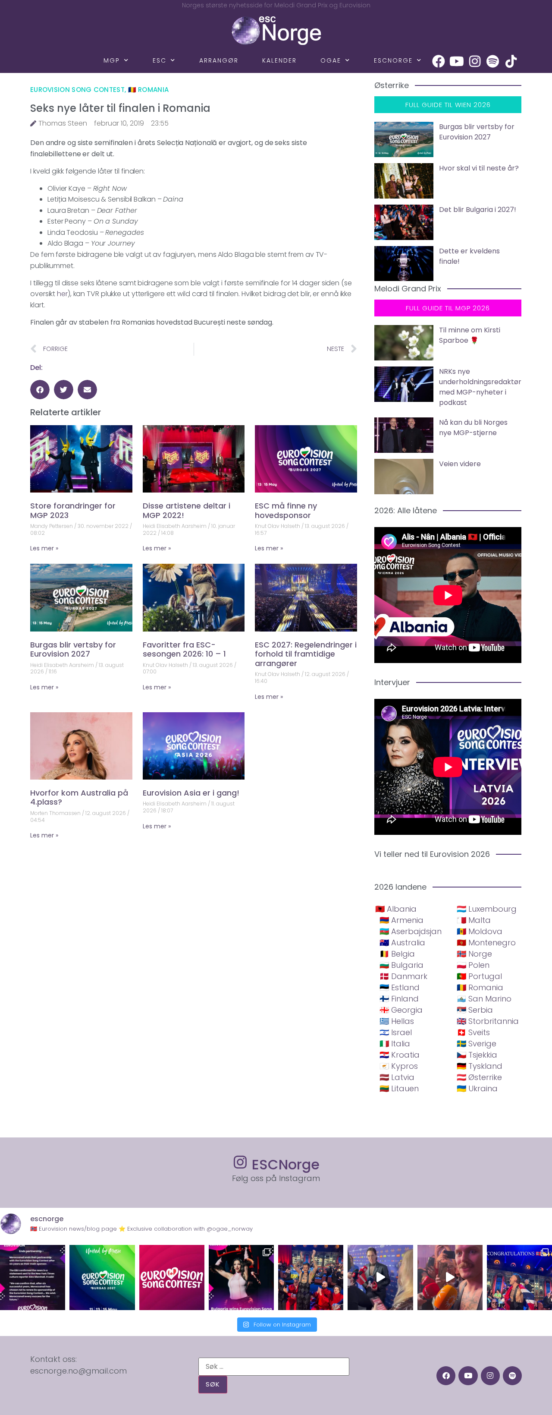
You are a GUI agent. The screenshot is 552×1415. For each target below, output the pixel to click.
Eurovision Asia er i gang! (191, 792)
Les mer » (44, 548)
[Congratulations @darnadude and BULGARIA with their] (241, 1277)
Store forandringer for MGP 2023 (73, 510)
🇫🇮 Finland (399, 998)
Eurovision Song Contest (77, 89)
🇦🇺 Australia (402, 942)
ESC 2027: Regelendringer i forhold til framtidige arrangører (306, 654)
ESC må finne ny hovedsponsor (286, 510)
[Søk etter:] (273, 1367)
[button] (40, 389)
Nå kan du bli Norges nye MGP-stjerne (473, 427)
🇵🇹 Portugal (479, 976)
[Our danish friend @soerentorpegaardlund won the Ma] (380, 1277)
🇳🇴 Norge (474, 953)
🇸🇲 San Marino (484, 998)
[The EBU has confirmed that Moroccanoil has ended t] (32, 1277)
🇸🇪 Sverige (476, 1043)
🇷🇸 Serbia (475, 1009)
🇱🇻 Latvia (397, 1077)
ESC (159, 60)
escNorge (393, 60)
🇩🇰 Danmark (403, 976)
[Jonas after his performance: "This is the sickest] (310, 1277)
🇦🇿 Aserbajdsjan (411, 931)
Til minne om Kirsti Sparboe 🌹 (469, 335)
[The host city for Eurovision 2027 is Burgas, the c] (102, 1277)
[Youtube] (456, 61)
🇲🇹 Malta (474, 920)
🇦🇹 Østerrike (479, 1077)
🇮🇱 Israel (396, 1032)
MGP (112, 60)
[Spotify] (492, 61)
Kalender (279, 60)
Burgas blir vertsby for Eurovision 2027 (73, 649)
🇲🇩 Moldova (479, 931)
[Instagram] (474, 61)
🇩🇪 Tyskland (479, 1066)
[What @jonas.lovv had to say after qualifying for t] (450, 1277)
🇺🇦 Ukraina (477, 1088)
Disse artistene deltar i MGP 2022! (186, 510)
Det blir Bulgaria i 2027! (477, 210)
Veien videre (460, 464)
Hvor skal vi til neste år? (479, 168)
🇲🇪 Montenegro (486, 942)
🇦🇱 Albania (396, 908)
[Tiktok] (511, 61)
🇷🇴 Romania (148, 89)
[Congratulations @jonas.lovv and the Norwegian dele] (519, 1277)
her (62, 294)
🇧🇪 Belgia (397, 953)
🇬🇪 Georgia (401, 1009)
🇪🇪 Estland (400, 987)
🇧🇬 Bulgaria (401, 965)
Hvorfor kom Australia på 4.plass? (79, 797)
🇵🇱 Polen (473, 965)
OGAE (330, 60)
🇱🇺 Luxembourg (487, 908)
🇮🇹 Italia (395, 1043)
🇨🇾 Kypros (399, 1066)
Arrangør (218, 60)
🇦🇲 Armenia (401, 920)
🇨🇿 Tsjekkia (477, 1054)
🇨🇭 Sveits (473, 1032)
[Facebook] (438, 61)
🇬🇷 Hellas (397, 1021)
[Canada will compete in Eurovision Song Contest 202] (171, 1277)
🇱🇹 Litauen (399, 1088)
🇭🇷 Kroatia (400, 1054)
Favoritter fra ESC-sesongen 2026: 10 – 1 (184, 649)
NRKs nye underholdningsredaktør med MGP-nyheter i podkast (480, 386)
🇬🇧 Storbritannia (488, 1021)
